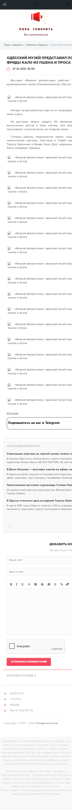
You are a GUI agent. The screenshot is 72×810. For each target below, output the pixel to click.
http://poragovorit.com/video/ (44, 779)
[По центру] (42, 584)
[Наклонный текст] (16, 584)
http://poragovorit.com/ (16, 775)
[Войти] (67, 4)
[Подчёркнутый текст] (22, 584)
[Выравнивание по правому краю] (49, 584)
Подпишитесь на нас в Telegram (34, 423)
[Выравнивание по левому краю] (35, 584)
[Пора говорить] (36, 16)
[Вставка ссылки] (62, 584)
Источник (12, 413)
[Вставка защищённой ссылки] (67, 584)
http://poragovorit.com (36, 790)
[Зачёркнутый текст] (29, 584)
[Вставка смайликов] (55, 584)
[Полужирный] (11, 584)
